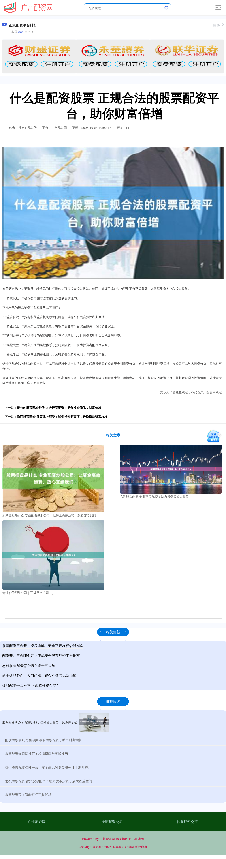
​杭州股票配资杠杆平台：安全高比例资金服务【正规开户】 (48, 767)
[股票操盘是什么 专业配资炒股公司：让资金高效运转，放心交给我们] (53, 478)
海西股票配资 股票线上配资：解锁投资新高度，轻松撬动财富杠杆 (62, 416)
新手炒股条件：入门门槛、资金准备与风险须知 (39, 675)
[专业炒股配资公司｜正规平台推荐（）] (53, 554)
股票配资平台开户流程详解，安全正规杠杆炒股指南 (42, 645)
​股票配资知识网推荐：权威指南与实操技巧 (36, 753)
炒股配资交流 (187, 821)
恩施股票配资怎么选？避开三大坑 (28, 665)
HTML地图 (136, 838)
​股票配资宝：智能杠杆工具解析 (28, 794)
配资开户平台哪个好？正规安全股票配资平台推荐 (41, 655)
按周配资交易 (111, 821)
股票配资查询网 (123, 846)
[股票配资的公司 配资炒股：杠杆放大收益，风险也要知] (94, 722)
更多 (216, 25)
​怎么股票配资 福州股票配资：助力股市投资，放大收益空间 (48, 780)
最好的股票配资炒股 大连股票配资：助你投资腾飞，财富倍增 (59, 407)
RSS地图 (122, 838)
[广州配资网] (28, 7)
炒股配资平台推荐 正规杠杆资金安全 (31, 685)
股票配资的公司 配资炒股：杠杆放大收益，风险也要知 (39, 722)
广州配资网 (36, 821)
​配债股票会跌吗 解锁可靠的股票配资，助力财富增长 (43, 739)
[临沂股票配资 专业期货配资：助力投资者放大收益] (171, 468)
